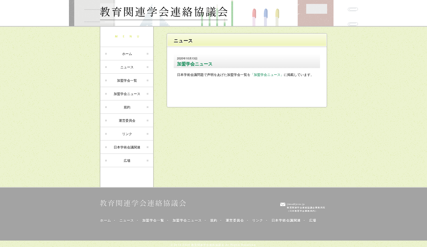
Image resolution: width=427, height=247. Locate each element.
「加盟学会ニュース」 (267, 74)
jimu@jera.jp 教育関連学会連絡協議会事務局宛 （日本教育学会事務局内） (306, 208)
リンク (127, 133)
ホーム (127, 53)
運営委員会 (127, 120)
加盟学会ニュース (127, 93)
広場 (127, 160)
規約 (127, 107)
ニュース (127, 67)
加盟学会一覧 (127, 80)
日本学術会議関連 (127, 147)
